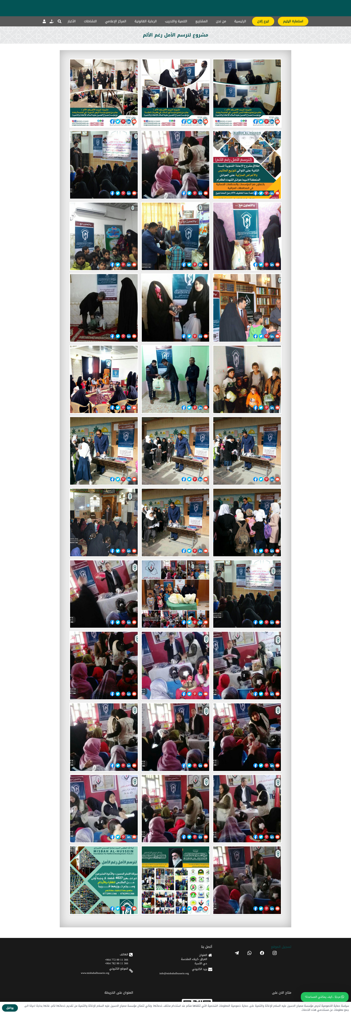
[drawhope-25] (104, 308)
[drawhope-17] (175, 522)
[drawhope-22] (104, 379)
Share (255, 121)
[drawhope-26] (175, 308)
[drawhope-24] (247, 379)
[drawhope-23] (175, 379)
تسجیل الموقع (281, 947)
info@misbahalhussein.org (174, 973)
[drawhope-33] (247, 165)
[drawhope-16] (104, 522)
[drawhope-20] (175, 451)
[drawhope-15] (247, 594)
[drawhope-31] (104, 165)
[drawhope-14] (175, 594)
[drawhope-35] (175, 93)
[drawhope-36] (247, 93)
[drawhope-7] (104, 737)
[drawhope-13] (104, 594)
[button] (59, 21)
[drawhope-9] (247, 737)
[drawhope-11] (175, 665)
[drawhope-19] (104, 451)
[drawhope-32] (175, 165)
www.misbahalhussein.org (95, 972)
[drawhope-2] (175, 880)
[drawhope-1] (104, 880)
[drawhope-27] (247, 308)
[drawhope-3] (247, 880)
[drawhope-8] (175, 737)
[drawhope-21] (247, 451)
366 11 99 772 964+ (116, 959)
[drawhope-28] (104, 236)
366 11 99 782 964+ (116, 963)
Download (73, 121)
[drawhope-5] (175, 809)
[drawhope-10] (104, 665)
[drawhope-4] (104, 809)
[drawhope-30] (247, 236)
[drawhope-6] (247, 809)
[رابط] (52, 21)
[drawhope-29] (175, 236)
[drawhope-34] (104, 93)
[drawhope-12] (247, 665)
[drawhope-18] (247, 522)
